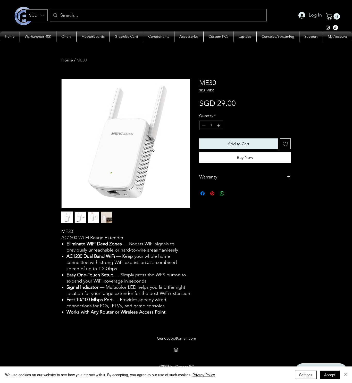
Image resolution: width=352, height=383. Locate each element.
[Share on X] (232, 193)
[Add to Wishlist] (285, 143)
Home (67, 60)
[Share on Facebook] (202, 193)
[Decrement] (203, 125)
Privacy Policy (203, 374)
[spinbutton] (211, 125)
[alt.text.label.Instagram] (335, 27)
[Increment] (219, 125)
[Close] (346, 375)
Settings (305, 374)
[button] (37, 15)
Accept (329, 374)
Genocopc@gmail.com (176, 338)
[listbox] (37, 15)
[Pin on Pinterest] (212, 193)
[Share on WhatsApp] (222, 193)
